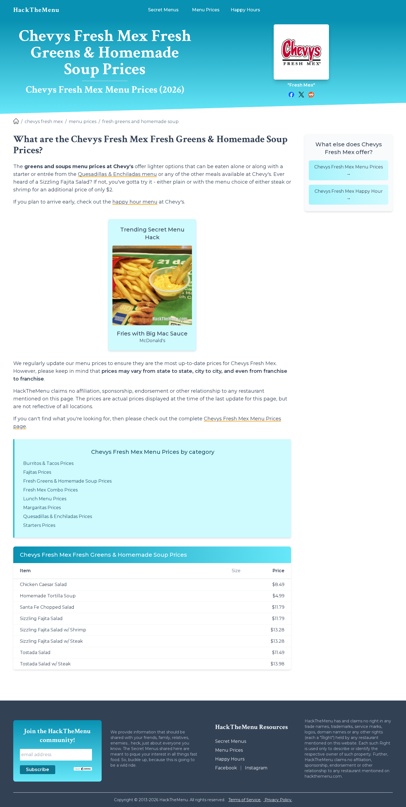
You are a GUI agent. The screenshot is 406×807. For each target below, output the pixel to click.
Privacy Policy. (277, 799)
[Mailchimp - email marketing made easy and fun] (83, 768)
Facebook (226, 767)
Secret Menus (230, 741)
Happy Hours (229, 759)
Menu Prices (229, 750)
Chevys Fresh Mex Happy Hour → (349, 195)
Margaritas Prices (42, 507)
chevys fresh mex (44, 121)
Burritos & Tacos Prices (48, 463)
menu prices (82, 121)
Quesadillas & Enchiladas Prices (57, 516)
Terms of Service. (244, 799)
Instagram (256, 767)
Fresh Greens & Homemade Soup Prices (67, 481)
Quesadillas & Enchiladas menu (117, 174)
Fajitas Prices (37, 472)
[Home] (16, 121)
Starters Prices (39, 525)
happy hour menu (134, 202)
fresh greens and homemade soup (140, 121)
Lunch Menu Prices (44, 498)
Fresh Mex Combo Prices (50, 490)
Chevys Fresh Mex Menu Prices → (348, 170)
